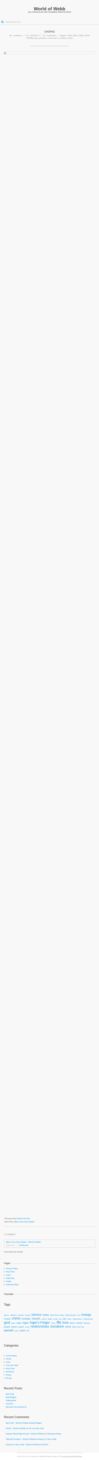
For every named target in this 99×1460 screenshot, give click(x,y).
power (14, 1327)
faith (64, 1319)
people (7, 1327)
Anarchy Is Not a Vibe (47, 1439)
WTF (27, 1331)
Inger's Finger (40, 1322)
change (86, 1314)
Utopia (70, 38)
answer (21, 1315)
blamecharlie (70, 1315)
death (50, 1319)
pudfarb (21, 1327)
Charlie (7, 1319)
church (36, 1318)
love (65, 1322)
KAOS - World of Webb (15, 1428)
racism (27, 1327)
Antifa (69, 35)
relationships (40, 1326)
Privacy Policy (12, 1268)
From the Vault (12, 1365)
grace (13, 1323)
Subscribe (10, 1278)
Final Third (10, 1272)
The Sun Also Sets (36, 1428)
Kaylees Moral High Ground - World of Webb (24, 1434)
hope (18, 1323)
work (16, 1331)
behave (37, 1314)
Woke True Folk (78, 1327)
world (22, 1330)
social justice (52, 38)
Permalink (23, 1245)
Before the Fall (23, 1218)
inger (25, 1322)
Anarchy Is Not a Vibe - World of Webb (22, 1444)
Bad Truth (10, 1394)
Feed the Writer (12, 1284)
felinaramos (77, 1319)
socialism (62, 38)
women (9, 1330)
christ (16, 1318)
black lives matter (57, 1315)
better (46, 1315)
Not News (10, 1372)
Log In (8, 1275)
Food (8, 1362)
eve (60, 1319)
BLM (75, 35)
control (43, 1319)
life (59, 1322)
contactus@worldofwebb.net (72, 1456)
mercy (72, 1323)
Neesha (87, 1323)
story (68, 1326)
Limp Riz (9, 1404)
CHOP (86, 35)
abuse (6, 1315)
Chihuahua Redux (53, 1434)
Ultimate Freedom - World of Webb (20, 1439)
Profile (8, 1281)
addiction (13, 1315)
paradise (42, 38)
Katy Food (10, 1368)
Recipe (9, 1378)
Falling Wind (11, 1400)
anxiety (27, 1315)
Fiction (8, 1359)
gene (36, 38)
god (7, 1322)
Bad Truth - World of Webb (17, 1423)
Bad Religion (11, 1397)
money (79, 1323)
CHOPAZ (29, 38)
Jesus (53, 1323)
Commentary (51, 35)
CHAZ (80, 35)
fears (69, 1319)
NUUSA (44, 1444)
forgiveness (88, 1319)
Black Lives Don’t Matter (24, 1222)
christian (26, 1318)
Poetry (8, 1375)
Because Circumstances (16, 1407)
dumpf (55, 1319)
